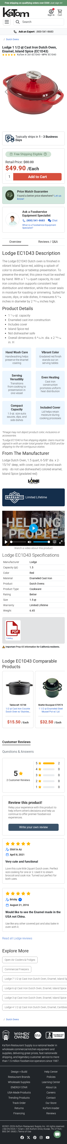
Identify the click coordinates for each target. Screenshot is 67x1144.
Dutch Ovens (12, 39)
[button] (51, 13)
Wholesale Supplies (19, 1082)
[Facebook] (22, 1137)
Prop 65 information (26, 647)
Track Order (19, 1102)
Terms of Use (24, 1131)
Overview (15, 241)
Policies (51, 1076)
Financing (19, 1113)
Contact (51, 1097)
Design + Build (19, 1071)
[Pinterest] (34, 1137)
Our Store (51, 1102)
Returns (19, 1108)
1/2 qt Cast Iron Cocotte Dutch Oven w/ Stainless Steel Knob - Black (18, 711)
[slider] (18, 542)
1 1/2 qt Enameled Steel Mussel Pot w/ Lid (51, 710)
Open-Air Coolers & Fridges (20, 959)
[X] (28, 1137)
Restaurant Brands (19, 1076)
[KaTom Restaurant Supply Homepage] (16, 12)
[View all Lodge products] (33, 480)
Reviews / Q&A (48, 241)
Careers (51, 1092)
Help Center (51, 1071)
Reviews (51, 1113)
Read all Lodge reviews (17, 938)
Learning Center (51, 1082)
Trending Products (19, 1097)
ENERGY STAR (19, 1087)
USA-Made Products (19, 1092)
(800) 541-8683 (35, 220)
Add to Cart (37, 177)
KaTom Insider (51, 1108)
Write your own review (33, 827)
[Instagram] (41, 1137)
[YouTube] (48, 1137)
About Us (51, 1087)
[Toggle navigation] (6, 21)
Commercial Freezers (17, 969)
